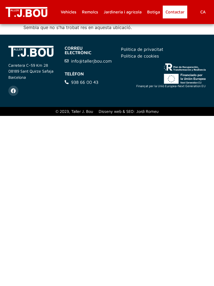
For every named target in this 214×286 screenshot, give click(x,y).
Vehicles (68, 11)
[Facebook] (13, 91)
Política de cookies (140, 55)
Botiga (153, 11)
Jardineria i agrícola (123, 11)
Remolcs (90, 11)
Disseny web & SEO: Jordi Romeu (129, 111)
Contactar (175, 11)
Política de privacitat (142, 49)
